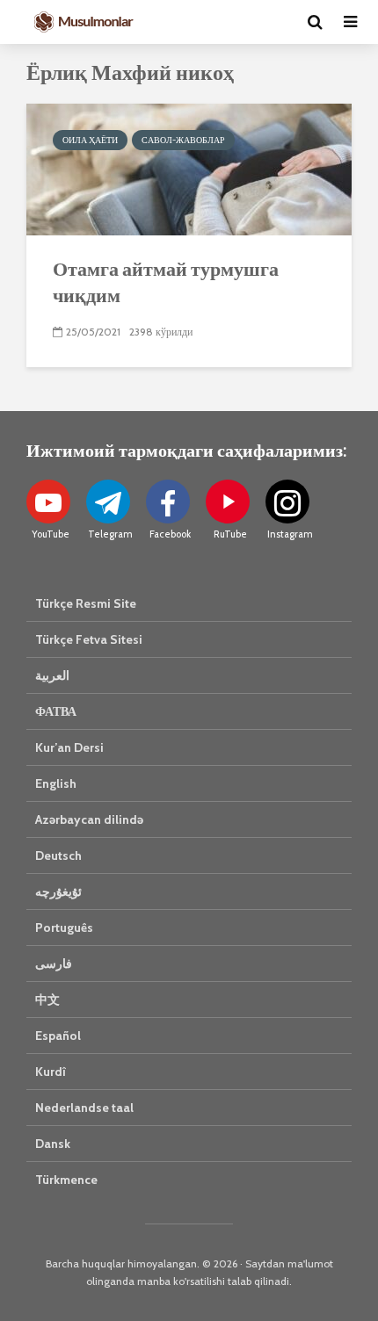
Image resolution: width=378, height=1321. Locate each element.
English (55, 783)
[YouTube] (48, 501)
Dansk (52, 1143)
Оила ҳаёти (90, 140)
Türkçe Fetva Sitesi (88, 639)
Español (58, 1035)
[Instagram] (287, 501)
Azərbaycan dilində (89, 819)
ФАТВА (55, 711)
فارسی (53, 963)
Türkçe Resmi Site (85, 603)
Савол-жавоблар (183, 140)
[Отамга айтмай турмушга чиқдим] (189, 168)
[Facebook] (168, 501)
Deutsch (58, 855)
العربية (52, 675)
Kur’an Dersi (69, 747)
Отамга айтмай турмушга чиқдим (166, 281)
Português (64, 927)
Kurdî (50, 1071)
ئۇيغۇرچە (58, 891)
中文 (47, 999)
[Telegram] (108, 501)
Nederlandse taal (84, 1107)
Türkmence (66, 1179)
